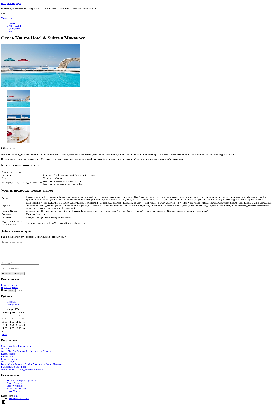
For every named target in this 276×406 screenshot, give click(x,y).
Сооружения (13, 304)
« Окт (4, 334)
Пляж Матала (13, 391)
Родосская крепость (10, 285)
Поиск (4, 290)
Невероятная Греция (11, 3)
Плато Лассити (14, 383)
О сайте (11, 31)
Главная (11, 23)
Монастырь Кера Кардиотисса (22, 380)
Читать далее (7, 18)
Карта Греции (13, 28)
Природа (11, 302)
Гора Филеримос (9, 287)
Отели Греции (14, 25)
